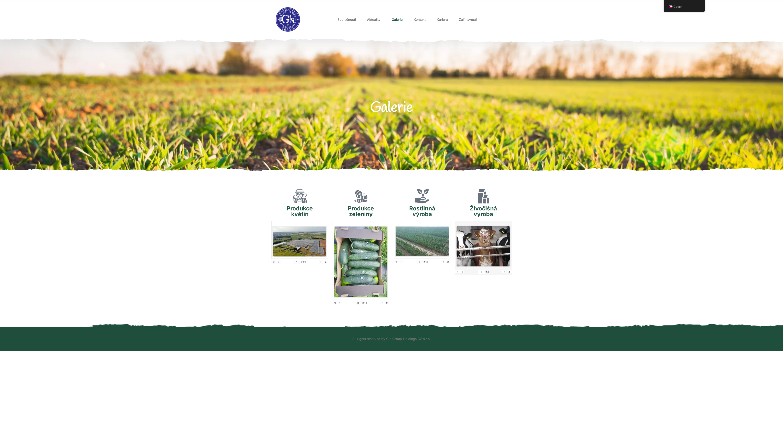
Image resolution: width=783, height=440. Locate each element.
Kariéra (442, 20)
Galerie (397, 20)
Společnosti (346, 20)
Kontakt (420, 20)
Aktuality (373, 20)
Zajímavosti (468, 20)
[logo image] (287, 19)
